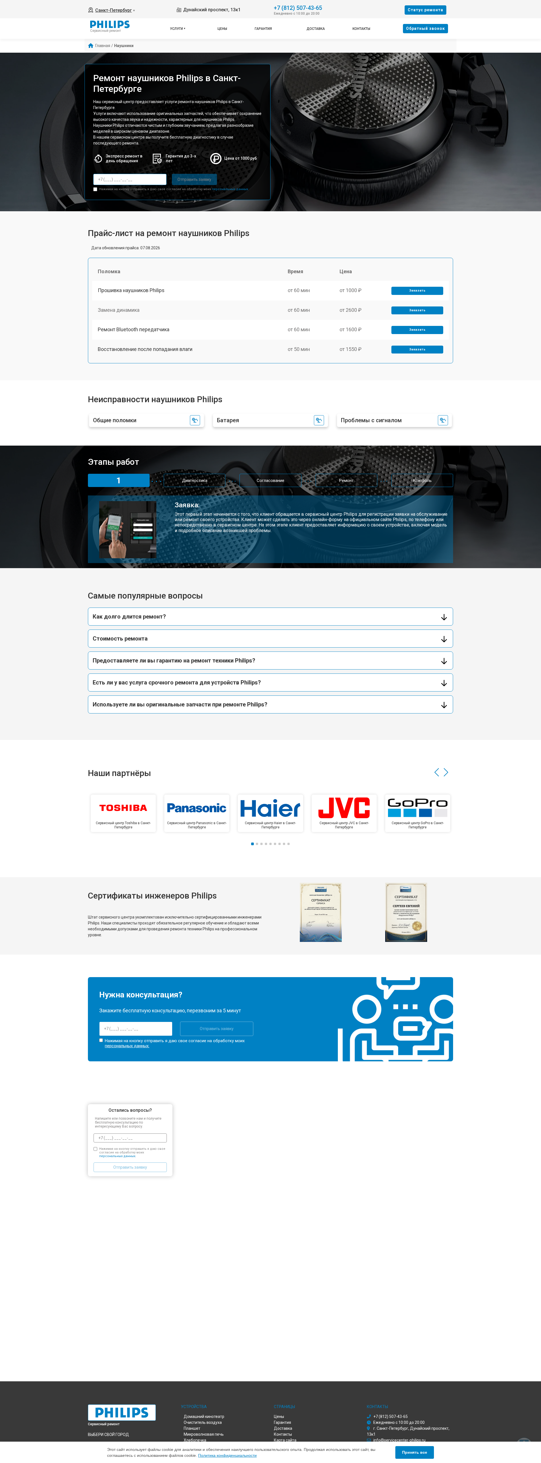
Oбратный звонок (425, 28)
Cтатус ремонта (425, 10)
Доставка (316, 29)
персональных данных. (230, 189)
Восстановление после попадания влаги (145, 349)
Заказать (417, 290)
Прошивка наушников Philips (131, 290)
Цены (222, 29)
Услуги (176, 29)
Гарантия (263, 29)
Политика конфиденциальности (227, 1455)
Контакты (361, 29)
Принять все (414, 1452)
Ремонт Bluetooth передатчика (133, 329)
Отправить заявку (194, 179)
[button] (436, 772)
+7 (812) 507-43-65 (298, 7)
